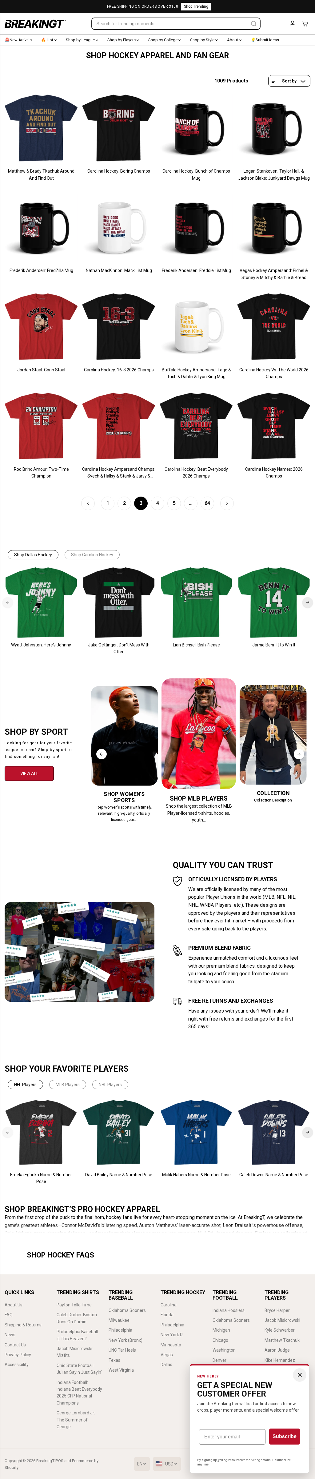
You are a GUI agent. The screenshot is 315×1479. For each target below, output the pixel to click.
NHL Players (110, 1084)
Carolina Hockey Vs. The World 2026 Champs (274, 373)
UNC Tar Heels (122, 1350)
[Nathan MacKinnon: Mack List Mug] (118, 227)
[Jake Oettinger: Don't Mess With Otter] (118, 602)
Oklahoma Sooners (127, 1310)
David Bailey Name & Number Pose (118, 1174)
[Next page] (227, 503)
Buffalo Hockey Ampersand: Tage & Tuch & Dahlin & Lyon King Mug (196, 373)
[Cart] (304, 23)
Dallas (166, 1364)
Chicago (220, 1340)
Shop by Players (122, 40)
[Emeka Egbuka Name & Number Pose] (41, 1132)
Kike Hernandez (280, 1360)
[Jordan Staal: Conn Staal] (41, 326)
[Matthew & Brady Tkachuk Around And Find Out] (41, 128)
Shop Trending (196, 6)
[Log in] (292, 23)
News (10, 1334)
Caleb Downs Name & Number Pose (273, 1174)
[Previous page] (88, 503)
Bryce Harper (277, 1310)
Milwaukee (119, 1320)
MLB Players (68, 1084)
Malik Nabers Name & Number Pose (196, 1174)
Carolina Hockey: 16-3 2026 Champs (119, 369)
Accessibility (17, 1364)
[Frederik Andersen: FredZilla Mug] (41, 227)
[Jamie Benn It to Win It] (273, 602)
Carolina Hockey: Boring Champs (118, 171)
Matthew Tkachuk (282, 1340)
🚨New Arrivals (18, 40)
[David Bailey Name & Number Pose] (118, 1132)
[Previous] (7, 602)
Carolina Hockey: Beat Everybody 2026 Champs (196, 472)
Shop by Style (202, 40)
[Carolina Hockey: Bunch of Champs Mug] (196, 128)
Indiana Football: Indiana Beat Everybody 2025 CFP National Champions (79, 1392)
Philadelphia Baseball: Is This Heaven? (78, 1335)
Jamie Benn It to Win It (273, 644)
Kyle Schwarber (280, 1330)
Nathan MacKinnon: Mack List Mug (119, 270)
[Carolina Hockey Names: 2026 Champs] (273, 426)
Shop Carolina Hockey (92, 554)
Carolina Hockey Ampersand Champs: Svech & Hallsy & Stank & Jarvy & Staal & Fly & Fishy (118, 473)
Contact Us (15, 1344)
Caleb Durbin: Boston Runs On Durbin (77, 1318)
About (233, 40)
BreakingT (45, 1460)
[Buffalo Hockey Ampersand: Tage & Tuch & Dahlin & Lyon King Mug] (196, 326)
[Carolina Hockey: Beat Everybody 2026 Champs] (196, 426)
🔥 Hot (47, 40)
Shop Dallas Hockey (33, 554)
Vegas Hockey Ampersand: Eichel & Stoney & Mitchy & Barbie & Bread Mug (274, 274)
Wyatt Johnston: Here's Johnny (41, 644)
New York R (172, 1334)
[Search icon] (254, 24)
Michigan (221, 1330)
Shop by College (163, 40)
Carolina (169, 1304)
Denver (219, 1360)
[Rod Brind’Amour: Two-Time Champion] (41, 426)
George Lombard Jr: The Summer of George (76, 1419)
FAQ (9, 1314)
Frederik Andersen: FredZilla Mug (41, 270)
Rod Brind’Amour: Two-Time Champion (41, 472)
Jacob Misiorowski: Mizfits (75, 1352)
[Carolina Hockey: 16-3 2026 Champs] (118, 326)
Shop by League (81, 40)
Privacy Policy (18, 1354)
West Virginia (121, 1370)
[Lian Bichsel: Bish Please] (196, 602)
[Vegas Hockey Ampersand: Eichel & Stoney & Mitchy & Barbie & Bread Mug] (273, 227)
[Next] (307, 602)
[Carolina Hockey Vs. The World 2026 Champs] (273, 326)
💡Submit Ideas (265, 40)
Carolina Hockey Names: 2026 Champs (274, 472)
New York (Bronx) (125, 1340)
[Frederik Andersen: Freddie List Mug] (196, 227)
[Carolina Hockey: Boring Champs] (118, 128)
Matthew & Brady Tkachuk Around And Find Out (41, 174)
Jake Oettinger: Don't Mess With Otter (119, 648)
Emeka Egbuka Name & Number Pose (41, 1178)
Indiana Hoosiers (229, 1310)
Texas (114, 1360)
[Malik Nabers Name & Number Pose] (196, 1132)
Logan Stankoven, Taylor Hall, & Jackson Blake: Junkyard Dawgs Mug (274, 174)
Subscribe (285, 1436)
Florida (167, 1314)
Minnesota (171, 1344)
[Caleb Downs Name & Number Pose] (273, 1132)
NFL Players (25, 1084)
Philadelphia (120, 1330)
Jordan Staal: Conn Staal (41, 369)
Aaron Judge (277, 1350)
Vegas (167, 1354)
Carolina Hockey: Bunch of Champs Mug (196, 174)
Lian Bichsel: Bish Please (196, 644)
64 (207, 503)
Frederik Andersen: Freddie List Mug (196, 270)
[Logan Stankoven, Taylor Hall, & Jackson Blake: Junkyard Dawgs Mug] (273, 128)
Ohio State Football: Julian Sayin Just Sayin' (79, 1369)
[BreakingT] (35, 23)
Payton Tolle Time (74, 1304)
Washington (224, 1350)
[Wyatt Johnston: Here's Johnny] (41, 602)
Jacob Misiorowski (282, 1320)
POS (59, 1460)
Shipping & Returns (23, 1324)
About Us (13, 1304)
